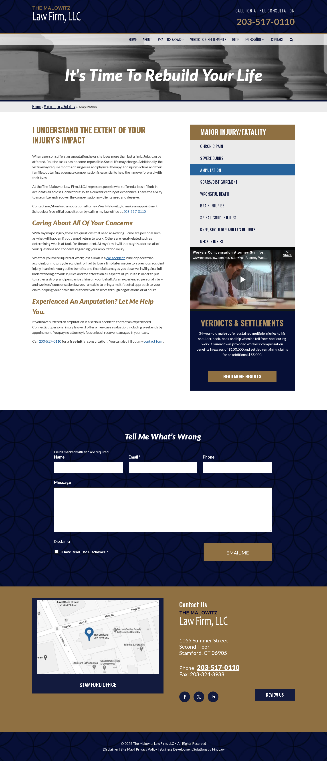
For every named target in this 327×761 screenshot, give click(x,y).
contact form (153, 341)
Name (59, 457)
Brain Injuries (212, 206)
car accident (115, 258)
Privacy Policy (146, 749)
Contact (277, 39)
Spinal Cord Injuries (218, 218)
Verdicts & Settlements (208, 39)
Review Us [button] (275, 695)
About (147, 39)
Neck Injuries (211, 241)
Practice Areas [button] (169, 39)
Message (62, 482)
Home (133, 39)
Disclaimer (62, 541)
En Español (253, 39)
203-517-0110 (265, 21)
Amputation (210, 170)
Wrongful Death (214, 194)
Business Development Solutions (183, 749)
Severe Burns (211, 158)
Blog (235, 39)
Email (134, 457)
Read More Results (242, 376)
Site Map (127, 749)
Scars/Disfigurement (219, 182)
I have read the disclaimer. (84, 552)
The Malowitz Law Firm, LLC (153, 743)
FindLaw (218, 749)
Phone (208, 457)
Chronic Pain (211, 146)
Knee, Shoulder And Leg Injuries (228, 229)
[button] (322, 728)
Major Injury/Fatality (233, 132)
